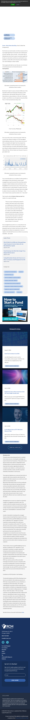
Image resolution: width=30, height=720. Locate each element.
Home (3, 45)
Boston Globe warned (17, 196)
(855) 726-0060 (5, 635)
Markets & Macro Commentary (8, 38)
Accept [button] (13, 4)
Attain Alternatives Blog (11, 45)
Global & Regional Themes (11, 280)
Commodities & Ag (9, 274)
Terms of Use (25, 718)
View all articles (15, 447)
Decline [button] (17, 4)
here (23, 612)
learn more (18, 2)
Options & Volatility (9, 292)
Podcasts (19, 292)
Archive (21, 271)
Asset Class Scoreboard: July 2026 (12, 353)
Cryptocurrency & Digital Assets (12, 277)
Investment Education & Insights (12, 283)
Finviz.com (18, 128)
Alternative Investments (7, 35)
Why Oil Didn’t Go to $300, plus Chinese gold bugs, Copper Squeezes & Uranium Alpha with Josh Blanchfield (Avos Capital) (15, 244)
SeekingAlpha (5, 68)
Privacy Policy (19, 718)
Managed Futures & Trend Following (13, 286)
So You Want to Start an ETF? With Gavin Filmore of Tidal (13, 430)
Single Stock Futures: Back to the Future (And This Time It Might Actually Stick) (14, 392)
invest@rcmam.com (6, 638)
